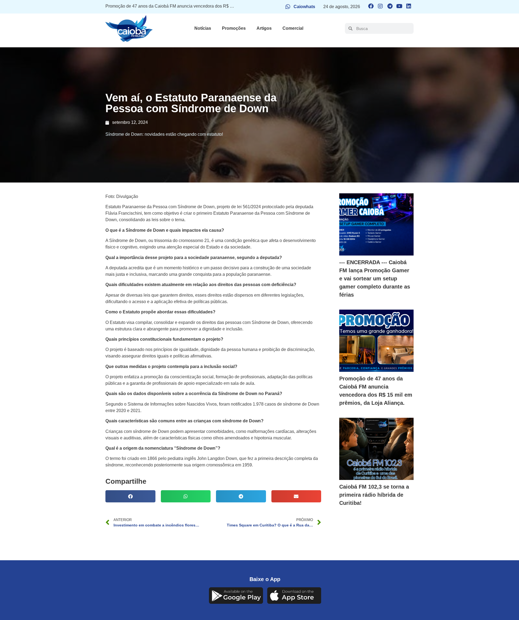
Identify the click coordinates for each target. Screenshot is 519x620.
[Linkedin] (408, 6)
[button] (130, 496)
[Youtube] (399, 6)
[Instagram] (380, 6)
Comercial (292, 28)
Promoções (234, 28)
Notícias (202, 28)
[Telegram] (389, 6)
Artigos (264, 28)
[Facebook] (371, 6)
